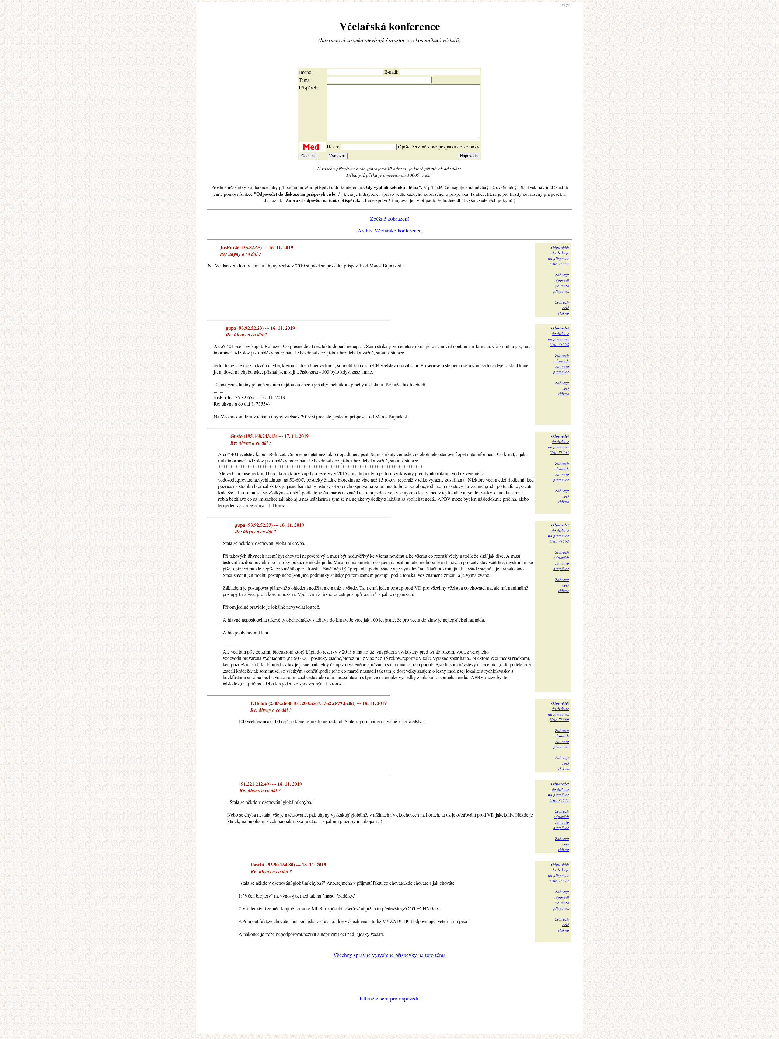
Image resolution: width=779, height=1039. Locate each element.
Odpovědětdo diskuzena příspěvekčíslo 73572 (558, 873)
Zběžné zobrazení (389, 218)
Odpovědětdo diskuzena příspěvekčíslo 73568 (558, 533)
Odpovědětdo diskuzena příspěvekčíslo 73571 (558, 792)
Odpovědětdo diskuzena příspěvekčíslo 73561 (558, 444)
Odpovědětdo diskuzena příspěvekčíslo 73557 (558, 256)
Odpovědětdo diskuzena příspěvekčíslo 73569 (558, 711)
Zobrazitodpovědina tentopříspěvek (561, 283)
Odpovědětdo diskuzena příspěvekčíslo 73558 (558, 336)
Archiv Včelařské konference (389, 230)
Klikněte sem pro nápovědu (389, 998)
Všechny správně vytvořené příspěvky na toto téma (389, 954)
